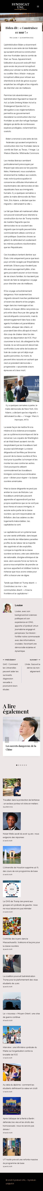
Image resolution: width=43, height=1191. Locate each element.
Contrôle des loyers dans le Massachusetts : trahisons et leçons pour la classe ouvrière (21, 942)
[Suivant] (36, 740)
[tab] (16, 765)
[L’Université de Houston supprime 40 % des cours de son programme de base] (21, 855)
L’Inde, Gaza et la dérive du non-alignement (32, 666)
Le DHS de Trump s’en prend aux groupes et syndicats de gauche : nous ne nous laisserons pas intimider (20, 905)
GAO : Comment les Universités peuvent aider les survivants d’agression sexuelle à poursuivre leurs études (11, 675)
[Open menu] (38, 6)
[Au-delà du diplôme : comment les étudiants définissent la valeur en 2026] (21, 1072)
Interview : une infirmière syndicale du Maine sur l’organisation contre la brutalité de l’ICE (20, 1051)
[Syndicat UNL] (22, 6)
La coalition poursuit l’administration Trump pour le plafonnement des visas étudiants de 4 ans (20, 980)
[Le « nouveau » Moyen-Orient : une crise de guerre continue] (21, 1001)
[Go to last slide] (7, 740)
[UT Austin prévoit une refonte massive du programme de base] (21, 1147)
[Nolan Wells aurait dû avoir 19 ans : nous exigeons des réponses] (21, 821)
